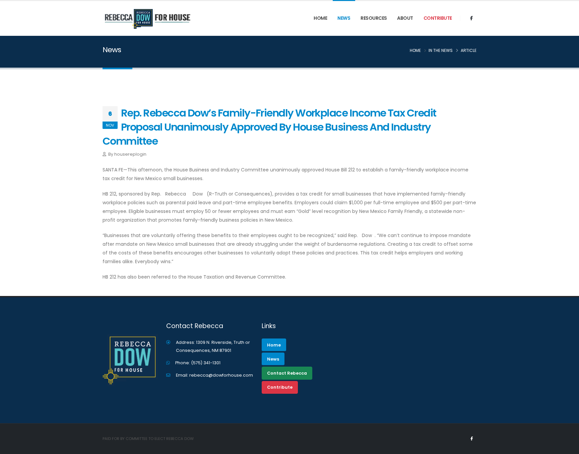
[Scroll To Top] (567, 446)
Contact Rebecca (287, 373)
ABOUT (405, 18)
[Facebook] (471, 18)
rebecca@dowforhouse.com (221, 375)
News (343, 18)
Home (320, 18)
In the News (441, 50)
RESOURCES (374, 18)
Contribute (438, 18)
